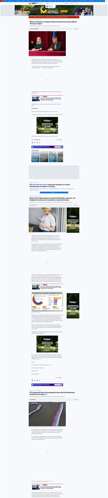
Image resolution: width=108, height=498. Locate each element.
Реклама (71, 3)
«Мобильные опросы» (55, 238)
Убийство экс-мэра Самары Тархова (50, 17)
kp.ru (61, 139)
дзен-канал (55, 136)
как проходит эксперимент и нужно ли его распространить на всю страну (51, 99)
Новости (43, 17)
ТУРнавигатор (35, 17)
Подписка (76, 3)
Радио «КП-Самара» (64, 17)
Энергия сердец (59, 17)
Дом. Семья (31, 182)
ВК (46, 114)
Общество (41, 96)
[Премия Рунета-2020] (41, 3)
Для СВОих (39, 17)
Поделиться (76, 399)
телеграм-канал (55, 111)
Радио (67, 3)
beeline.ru (49, 365)
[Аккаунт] (106, 1)
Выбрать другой (50, 6)
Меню (1, 1)
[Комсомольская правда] (33, 3)
